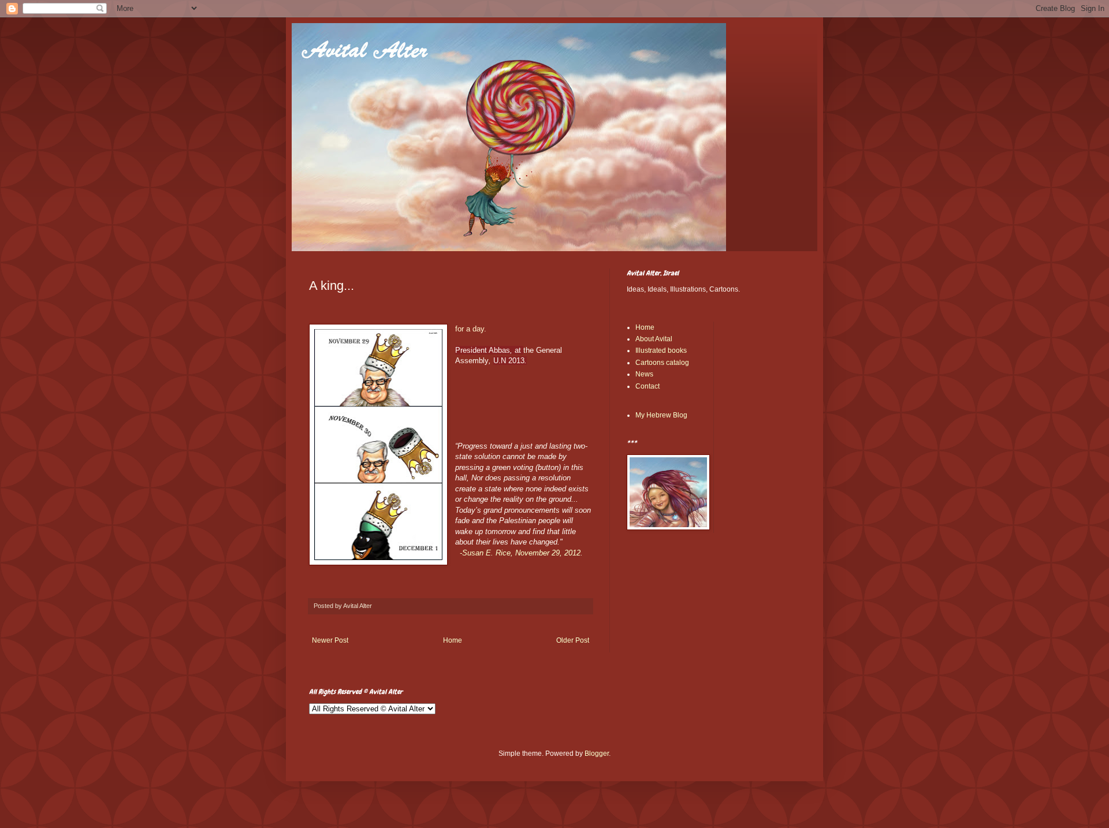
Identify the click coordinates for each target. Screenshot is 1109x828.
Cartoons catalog (662, 363)
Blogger (597, 753)
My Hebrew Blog (661, 415)
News (644, 374)
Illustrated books (661, 350)
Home (452, 640)
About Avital (653, 339)
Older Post (572, 640)
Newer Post (330, 640)
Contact (647, 386)
